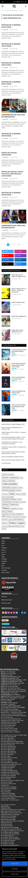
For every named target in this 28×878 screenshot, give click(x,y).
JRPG (3, 497)
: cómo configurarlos (10, 694)
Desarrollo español (8, 490)
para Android (7, 675)
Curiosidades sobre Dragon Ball (8, 775)
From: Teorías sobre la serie (7, 727)
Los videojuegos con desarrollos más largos (11, 710)
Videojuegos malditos (6, 808)
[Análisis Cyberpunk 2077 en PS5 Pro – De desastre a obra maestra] (6, 293)
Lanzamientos (5, 111)
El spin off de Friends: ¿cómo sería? (9, 730)
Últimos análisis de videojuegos (12, 270)
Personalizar (15, 868)
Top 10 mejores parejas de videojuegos (10, 832)
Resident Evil (20, 514)
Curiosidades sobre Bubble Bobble (9, 770)
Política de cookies (6, 603)
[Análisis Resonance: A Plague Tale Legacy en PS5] (6, 279)
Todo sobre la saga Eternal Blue (8, 748)
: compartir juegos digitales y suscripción (12, 697)
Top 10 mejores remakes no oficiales (9, 837)
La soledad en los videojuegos (8, 793)
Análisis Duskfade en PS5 (18, 302)
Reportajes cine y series (8, 514)
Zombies (4, 528)
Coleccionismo (6, 487)
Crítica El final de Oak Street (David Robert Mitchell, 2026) (19, 351)
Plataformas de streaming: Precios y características (13, 809)
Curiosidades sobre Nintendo (8, 767)
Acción (4, 474)
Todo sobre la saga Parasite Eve (8, 751)
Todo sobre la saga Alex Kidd (7, 749)
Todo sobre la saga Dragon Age (8, 736)
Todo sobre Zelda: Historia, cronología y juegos (12, 741)
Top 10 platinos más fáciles (7, 842)
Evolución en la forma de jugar (8, 817)
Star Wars (11, 519)
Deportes (20, 487)
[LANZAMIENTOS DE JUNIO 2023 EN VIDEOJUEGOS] (14, 216)
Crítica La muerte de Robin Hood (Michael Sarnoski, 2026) (18, 406)
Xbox (23, 526)
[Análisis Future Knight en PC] (6, 321)
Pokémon (20, 508)
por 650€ (11, 676)
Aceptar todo (14, 863)
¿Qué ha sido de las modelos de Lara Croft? (11, 764)
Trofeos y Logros (17, 523)
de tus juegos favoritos (8, 699)
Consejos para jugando (11, 706)
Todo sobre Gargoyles (6, 743)
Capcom (4, 480)
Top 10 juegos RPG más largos (8, 840)
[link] (2, 1)
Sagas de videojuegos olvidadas (8, 777)
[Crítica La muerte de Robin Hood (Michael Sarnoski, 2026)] (6, 409)
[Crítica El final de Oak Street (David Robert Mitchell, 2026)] (6, 354)
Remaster (10, 511)
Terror (4, 523)
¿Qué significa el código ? (8, 704)
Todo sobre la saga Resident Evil (8, 752)
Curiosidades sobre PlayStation (8, 765)
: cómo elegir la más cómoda (10, 688)
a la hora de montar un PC (10, 684)
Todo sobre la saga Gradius (7, 754)
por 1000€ (13, 680)
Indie (23, 494)
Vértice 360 (4, 526)
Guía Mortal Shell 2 (6, 463)
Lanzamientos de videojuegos (9, 499)
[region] (14, 862)
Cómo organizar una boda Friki (8, 804)
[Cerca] (26, 848)
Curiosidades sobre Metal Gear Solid (9, 772)
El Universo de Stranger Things (8, 725)
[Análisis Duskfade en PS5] (6, 307)
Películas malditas (5, 806)
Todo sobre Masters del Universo (8, 723)
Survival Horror (19, 519)
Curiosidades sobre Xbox (7, 769)
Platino (5, 508)
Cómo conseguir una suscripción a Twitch (13, 707)
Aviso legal (4, 596)
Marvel (19, 499)
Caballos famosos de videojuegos (8, 816)
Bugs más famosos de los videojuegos (10, 827)
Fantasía (18, 490)
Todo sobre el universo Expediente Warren (11, 718)
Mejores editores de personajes (8, 819)
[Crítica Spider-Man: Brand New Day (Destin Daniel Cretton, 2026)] (6, 368)
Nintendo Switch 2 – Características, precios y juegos (13, 712)
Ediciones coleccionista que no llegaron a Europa (12, 780)
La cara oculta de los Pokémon (8, 798)
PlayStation (14, 508)
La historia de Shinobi (6, 790)
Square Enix (4, 519)
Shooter (9, 516)
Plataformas (14, 505)
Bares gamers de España (6, 782)
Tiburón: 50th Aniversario (7, 717)
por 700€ (10, 678)
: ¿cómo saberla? (9, 693)
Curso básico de (6, 701)
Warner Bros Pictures (14, 526)
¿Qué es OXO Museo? (6, 778)
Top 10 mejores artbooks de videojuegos (10, 838)
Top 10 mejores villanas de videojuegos (10, 834)
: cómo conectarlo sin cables (13, 696)
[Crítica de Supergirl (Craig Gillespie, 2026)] (6, 396)
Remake (4, 511)
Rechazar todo (14, 874)
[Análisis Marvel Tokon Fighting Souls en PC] (6, 335)
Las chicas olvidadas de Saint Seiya (9, 762)
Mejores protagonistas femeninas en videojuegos (12, 821)
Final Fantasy (5, 494)
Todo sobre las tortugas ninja (7, 744)
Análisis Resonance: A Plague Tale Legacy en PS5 (13, 424)
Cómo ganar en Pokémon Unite (8, 783)
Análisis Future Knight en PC (19, 316)
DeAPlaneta (15, 487)
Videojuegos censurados (6, 822)
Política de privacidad (7, 599)
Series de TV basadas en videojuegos (9, 709)
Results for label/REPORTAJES (11, 10)
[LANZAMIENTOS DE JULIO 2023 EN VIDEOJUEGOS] (14, 106)
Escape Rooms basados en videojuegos (10, 814)
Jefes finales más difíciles (7, 825)
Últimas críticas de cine (9, 345)
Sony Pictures (16, 516)
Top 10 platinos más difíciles (7, 843)
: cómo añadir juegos (8, 671)
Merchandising (6, 502)
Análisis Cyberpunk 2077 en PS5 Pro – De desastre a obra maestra (19, 290)
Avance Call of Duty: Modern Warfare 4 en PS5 (13, 460)
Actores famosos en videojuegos (8, 787)
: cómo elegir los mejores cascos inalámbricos (13, 689)
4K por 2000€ (12, 683)
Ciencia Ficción (11, 480)
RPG (3, 517)
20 (19, 244)
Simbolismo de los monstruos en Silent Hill (11, 829)
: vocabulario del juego (9, 702)
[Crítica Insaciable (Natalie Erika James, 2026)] (6, 382)
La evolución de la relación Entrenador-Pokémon (12, 796)
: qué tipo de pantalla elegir (9, 686)
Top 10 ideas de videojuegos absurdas (10, 845)
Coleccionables (9, 484)
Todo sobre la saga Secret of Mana (9, 757)
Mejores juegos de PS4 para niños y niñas (11, 811)
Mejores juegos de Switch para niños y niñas (11, 812)
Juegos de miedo (9, 497)
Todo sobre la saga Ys (6, 756)
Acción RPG (10, 474)
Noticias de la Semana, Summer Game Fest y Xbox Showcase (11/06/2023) (12, 174)
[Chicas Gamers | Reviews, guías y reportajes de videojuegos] (14, 6)
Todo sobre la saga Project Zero (8, 746)
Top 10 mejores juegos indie (7, 835)
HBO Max (18, 494)
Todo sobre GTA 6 (5, 785)
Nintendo (5, 505)
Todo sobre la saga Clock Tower (8, 740)
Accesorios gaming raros (6, 824)
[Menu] (3, 6)
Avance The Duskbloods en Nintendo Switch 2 (13, 456)
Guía (12, 494)
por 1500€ (11, 681)
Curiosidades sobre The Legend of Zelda (10, 774)
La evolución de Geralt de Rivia (8, 795)
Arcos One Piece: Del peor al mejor (9, 728)
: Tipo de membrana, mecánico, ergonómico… (14, 691)
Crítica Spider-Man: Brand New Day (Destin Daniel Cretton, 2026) (18, 365)
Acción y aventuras (10, 478)
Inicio (3, 10)
